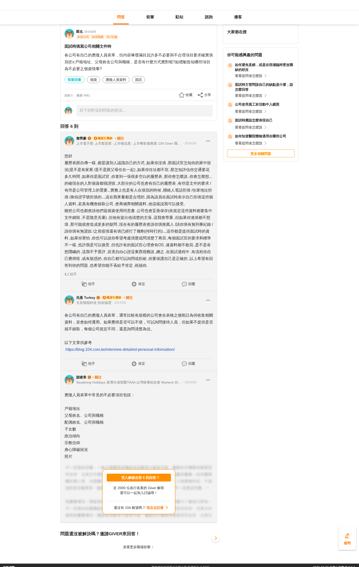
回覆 (191, 284)
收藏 (189, 95)
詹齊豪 (81, 138)
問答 (121, 17)
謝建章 (81, 377)
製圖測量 (74, 80)
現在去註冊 (155, 508)
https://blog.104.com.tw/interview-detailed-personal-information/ (120, 349)
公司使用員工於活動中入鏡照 (257, 104)
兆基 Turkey (85, 298)
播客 (238, 17)
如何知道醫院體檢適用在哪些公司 (260, 136)
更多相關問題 (261, 154)
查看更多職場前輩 (136, 547)
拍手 (91, 284)
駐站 (179, 17)
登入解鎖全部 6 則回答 (138, 478)
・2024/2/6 (189, 143)
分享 (207, 95)
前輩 (150, 17)
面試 (138, 80)
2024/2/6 (90, 31)
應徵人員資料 (116, 80)
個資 (93, 80)
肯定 (141, 284)
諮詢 (209, 17)
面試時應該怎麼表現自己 (254, 120)
